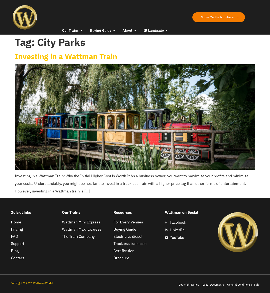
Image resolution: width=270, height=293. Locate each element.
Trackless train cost (130, 243)
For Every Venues (128, 222)
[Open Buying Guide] (114, 30)
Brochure (121, 257)
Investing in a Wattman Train (66, 56)
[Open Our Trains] (81, 30)
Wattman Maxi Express (81, 229)
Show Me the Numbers (217, 17)
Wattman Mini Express (81, 222)
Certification (123, 250)
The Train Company (78, 236)
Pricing (17, 229)
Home (16, 222)
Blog (15, 250)
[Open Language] (166, 30)
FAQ (14, 236)
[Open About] (135, 30)
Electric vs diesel (127, 236)
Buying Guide (124, 229)
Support (17, 243)
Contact (17, 257)
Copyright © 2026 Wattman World (32, 283)
